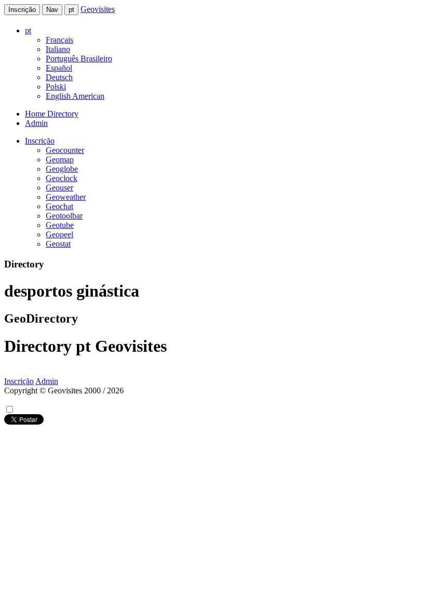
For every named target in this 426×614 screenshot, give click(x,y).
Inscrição (22, 10)
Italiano (58, 49)
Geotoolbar (64, 215)
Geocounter (65, 150)
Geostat (58, 243)
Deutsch (59, 77)
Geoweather (66, 197)
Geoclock (61, 178)
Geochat (59, 206)
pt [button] (28, 30)
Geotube (60, 225)
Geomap (60, 159)
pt (71, 10)
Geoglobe (62, 168)
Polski (56, 86)
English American (75, 96)
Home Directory (51, 113)
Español (59, 67)
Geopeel (59, 234)
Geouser (59, 187)
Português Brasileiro (79, 58)
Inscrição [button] (40, 140)
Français (59, 39)
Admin (36, 123)
